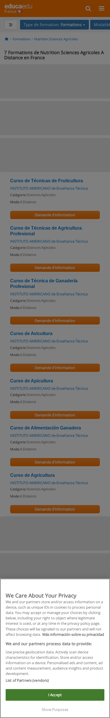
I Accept (55, 694)
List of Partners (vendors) (27, 680)
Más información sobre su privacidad (73, 634)
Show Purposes (55, 709)
